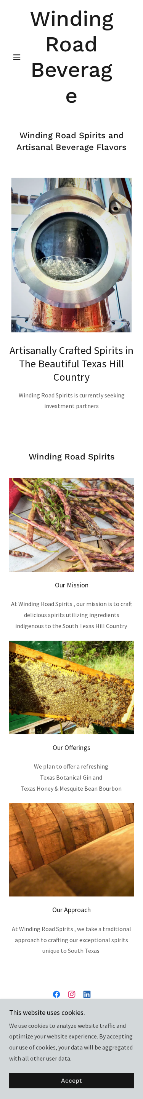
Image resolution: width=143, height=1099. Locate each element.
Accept (71, 1081)
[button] (18, 57)
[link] (71, 57)
